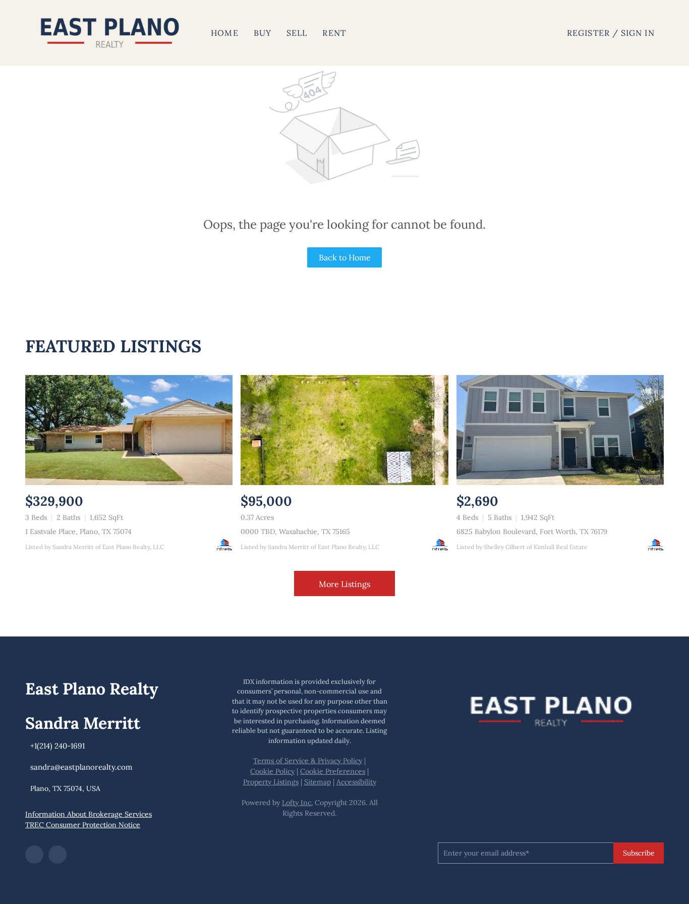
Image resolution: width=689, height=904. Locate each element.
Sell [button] (296, 33)
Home (224, 33)
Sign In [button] (638, 33)
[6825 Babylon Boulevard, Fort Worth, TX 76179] (560, 430)
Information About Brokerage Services (88, 814)
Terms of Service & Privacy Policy (307, 760)
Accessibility (356, 781)
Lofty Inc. (297, 802)
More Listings (344, 584)
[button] (110, 33)
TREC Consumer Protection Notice (82, 824)
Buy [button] (262, 33)
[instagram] (57, 854)
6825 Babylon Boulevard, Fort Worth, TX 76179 (531, 531)
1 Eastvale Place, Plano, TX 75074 (78, 531)
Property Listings (271, 781)
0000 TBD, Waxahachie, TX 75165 (295, 531)
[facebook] (34, 854)
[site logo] (551, 708)
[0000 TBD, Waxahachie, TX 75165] (344, 430)
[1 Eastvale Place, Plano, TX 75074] (129, 430)
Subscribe (639, 853)
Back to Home (345, 257)
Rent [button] (334, 33)
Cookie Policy (272, 771)
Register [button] (588, 33)
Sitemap (317, 781)
